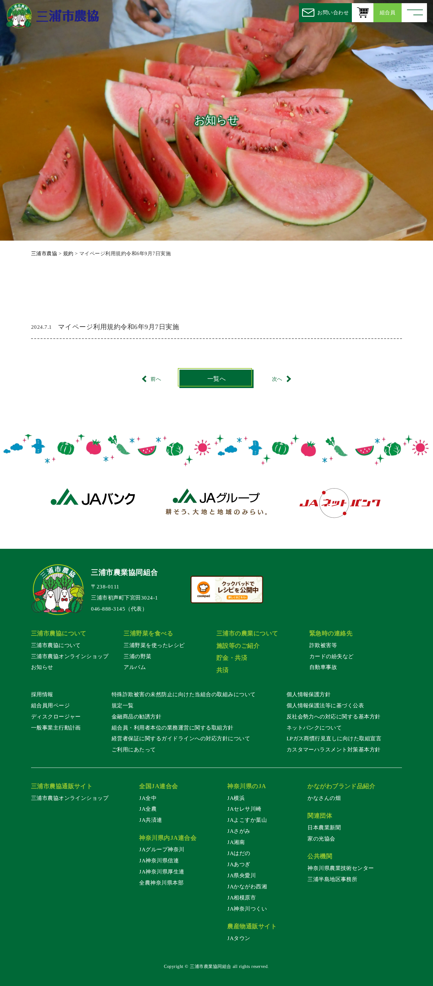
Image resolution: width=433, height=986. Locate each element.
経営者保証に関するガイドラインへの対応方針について (181, 738)
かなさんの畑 (324, 798)
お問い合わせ (333, 12)
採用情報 (42, 694)
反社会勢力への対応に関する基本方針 (334, 716)
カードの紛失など (331, 656)
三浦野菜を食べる (148, 633)
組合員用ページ (50, 705)
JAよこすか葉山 (247, 820)
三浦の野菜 (137, 656)
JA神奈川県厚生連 (161, 871)
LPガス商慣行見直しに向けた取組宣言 (334, 738)
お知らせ (42, 667)
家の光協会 (321, 838)
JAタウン (238, 938)
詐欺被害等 (323, 645)
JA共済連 (150, 820)
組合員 (387, 12)
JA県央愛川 (241, 875)
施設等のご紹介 (238, 645)
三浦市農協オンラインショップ (70, 656)
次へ (277, 378)
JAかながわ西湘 (247, 886)
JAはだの (238, 853)
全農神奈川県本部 (161, 882)
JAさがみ (238, 831)
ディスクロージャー (56, 716)
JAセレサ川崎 (244, 809)
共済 (223, 670)
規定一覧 (123, 705)
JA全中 (148, 798)
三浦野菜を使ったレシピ (154, 645)
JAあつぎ (238, 864)
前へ (156, 378)
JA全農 (148, 809)
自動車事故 (323, 667)
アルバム (135, 667)
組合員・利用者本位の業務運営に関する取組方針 (173, 727)
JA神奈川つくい (247, 908)
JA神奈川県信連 (159, 860)
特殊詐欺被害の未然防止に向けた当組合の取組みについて (184, 694)
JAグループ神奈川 (161, 849)
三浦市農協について (56, 645)
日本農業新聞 (324, 827)
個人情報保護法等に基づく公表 (325, 705)
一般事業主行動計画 (56, 727)
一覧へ (216, 378)
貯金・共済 (232, 657)
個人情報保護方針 (309, 694)
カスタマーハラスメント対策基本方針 (334, 749)
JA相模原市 (241, 897)
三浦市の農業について (247, 633)
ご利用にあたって (134, 749)
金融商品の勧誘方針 (136, 716)
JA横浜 (236, 798)
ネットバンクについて (314, 727)
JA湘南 (236, 842)
